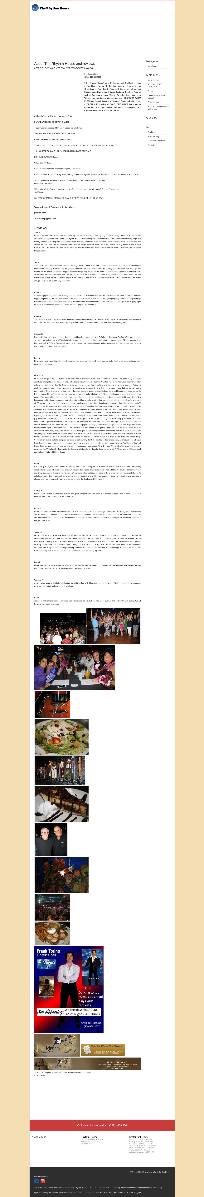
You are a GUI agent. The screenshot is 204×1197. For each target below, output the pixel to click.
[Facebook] (36, 1183)
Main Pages (152, 66)
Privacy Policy (153, 136)
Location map (153, 80)
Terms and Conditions (156, 141)
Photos (150, 91)
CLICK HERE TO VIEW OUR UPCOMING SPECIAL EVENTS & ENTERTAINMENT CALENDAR (75, 145)
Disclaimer (152, 132)
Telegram (137, 1192)
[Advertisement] (102, 38)
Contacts (151, 145)
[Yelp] (43, 1183)
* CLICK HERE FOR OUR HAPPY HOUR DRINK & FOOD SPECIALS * (63, 151)
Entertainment (153, 102)
